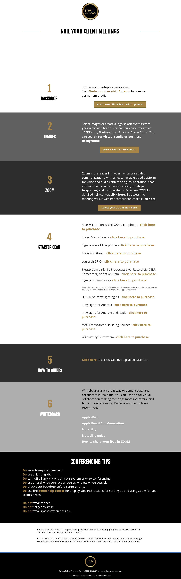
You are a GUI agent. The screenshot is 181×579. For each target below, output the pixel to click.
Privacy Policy (64, 571)
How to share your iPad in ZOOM (106, 441)
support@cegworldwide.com (111, 571)
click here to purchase (121, 261)
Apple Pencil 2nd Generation (103, 423)
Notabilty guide (93, 435)
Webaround (97, 91)
